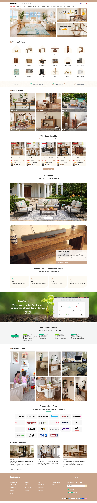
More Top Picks (48, 169)
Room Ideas (12, 490)
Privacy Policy (27, 490)
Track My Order (40, 490)
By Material (53, 6)
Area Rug (38, 459)
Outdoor (48, 6)
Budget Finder (59, 6)
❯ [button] (54, 22)
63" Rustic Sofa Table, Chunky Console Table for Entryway (16, 158)
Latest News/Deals (13, 487)
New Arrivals (48, 138)
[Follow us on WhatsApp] (69, 477)
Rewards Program (41, 484)
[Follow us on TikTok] (82, 477)
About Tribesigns (67, 6)
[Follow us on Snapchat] (86, 477)
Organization (29, 6)
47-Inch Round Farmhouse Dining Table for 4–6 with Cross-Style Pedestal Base (32, 158)
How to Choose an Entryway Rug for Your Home (47, 461)
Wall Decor (43, 6)
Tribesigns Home (13, 484)
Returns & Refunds (28, 487)
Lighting (34, 6)
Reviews (11, 493)
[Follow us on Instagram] (75, 477)
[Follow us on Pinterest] (77, 477)
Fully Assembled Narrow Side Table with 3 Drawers (79, 158)
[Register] (86, 486)
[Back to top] (92, 496)
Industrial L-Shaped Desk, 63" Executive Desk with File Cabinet (48, 158)
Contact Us (26, 484)
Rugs (39, 6)
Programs (73, 6)
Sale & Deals (12, 6)
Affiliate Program (41, 487)
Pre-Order (56, 138)
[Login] (84, 4)
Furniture (23, 6)
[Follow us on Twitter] (73, 477)
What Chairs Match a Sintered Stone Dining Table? (74, 461)
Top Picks (41, 138)
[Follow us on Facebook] (71, 477)
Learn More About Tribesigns (63, 262)
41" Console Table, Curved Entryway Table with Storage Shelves (63, 158)
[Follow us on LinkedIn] (84, 477)
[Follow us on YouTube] (80, 477)
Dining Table (65, 459)
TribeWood (18, 6)
